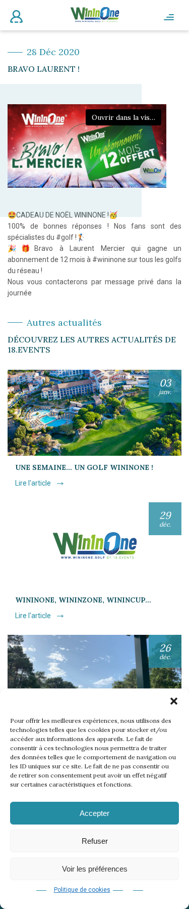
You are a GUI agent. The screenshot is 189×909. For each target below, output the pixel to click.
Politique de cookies (82, 889)
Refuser (95, 841)
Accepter (94, 813)
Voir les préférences (95, 868)
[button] (174, 701)
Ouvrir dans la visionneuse (126, 117)
